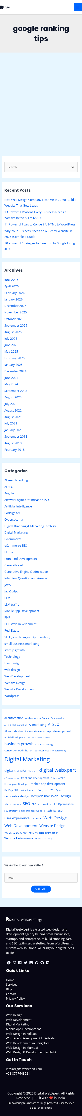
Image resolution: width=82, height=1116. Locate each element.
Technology (12, 656)
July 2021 (10, 423)
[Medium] (48, 963)
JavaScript (11, 591)
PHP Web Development (20, 624)
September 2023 (15, 391)
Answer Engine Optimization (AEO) (27, 500)
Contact (11, 994)
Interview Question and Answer (25, 578)
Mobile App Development (21, 611)
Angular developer (35, 731)
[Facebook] (9, 963)
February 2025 (14, 358)
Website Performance (18, 838)
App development (59, 731)
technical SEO (54, 810)
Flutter (8, 552)
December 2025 (15, 306)
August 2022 (13, 410)
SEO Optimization (63, 804)
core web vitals (43, 750)
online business (28, 790)
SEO (26, 803)
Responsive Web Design (51, 796)
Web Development (17, 676)
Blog (9, 989)
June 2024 (11, 378)
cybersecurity (59, 750)
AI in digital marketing (15, 725)
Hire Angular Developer (16, 784)
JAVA (7, 585)
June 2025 (11, 345)
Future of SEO (58, 778)
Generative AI (13, 565)
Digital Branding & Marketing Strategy (30, 526)
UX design (36, 818)
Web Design (55, 817)
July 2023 (10, 404)
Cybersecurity (13, 519)
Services (11, 984)
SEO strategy (11, 810)
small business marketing (21, 644)
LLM (7, 598)
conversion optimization (18, 750)
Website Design (14, 683)
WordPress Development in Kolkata (30, 1038)
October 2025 (13, 319)
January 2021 (13, 430)
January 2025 (13, 365)
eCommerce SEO (15, 545)
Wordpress (11, 696)
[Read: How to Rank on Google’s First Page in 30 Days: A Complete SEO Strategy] (41, 83)
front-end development (35, 778)
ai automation (13, 718)
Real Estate (11, 630)
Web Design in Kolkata (21, 1034)
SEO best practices (41, 804)
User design (12, 663)
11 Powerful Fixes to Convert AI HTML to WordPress (39, 224)
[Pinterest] (31, 963)
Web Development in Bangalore (28, 1043)
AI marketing (37, 725)
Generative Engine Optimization (26, 572)
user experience (17, 818)
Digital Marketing (16, 532)
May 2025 (11, 351)
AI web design (13, 731)
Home (10, 980)
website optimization (46, 832)
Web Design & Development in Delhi (31, 1052)
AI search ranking (16, 480)
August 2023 (13, 397)
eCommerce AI (11, 778)
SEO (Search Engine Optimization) (26, 116)
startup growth (14, 650)
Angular (9, 493)
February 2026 (14, 293)
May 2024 (11, 384)
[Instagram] (14, 963)
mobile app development (48, 784)
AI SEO (8, 487)
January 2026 (13, 299)
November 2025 (15, 312)
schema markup (12, 804)
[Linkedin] (20, 963)
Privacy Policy (15, 998)
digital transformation (20, 770)
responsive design (16, 796)
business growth (19, 743)
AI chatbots (31, 718)
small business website (32, 810)
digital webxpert (57, 770)
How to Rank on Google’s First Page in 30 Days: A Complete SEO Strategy (38, 102)
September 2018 (15, 436)
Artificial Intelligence (18, 506)
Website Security (43, 838)
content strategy (44, 744)
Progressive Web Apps (49, 790)
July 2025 (10, 338)
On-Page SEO (11, 790)
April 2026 (11, 286)
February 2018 (14, 450)
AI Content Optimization (51, 718)
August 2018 (13, 443)
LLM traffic (11, 604)
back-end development (39, 737)
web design (12, 670)
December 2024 (15, 371)
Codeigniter (12, 513)
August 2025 (13, 332)
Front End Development (20, 559)
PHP (7, 617)
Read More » (12, 159)
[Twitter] (25, 963)
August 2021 (13, 417)
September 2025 (15, 325)
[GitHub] (42, 963)
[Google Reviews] (36, 963)
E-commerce (12, 539)
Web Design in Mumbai (22, 1048)
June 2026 (11, 280)
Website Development (19, 689)
